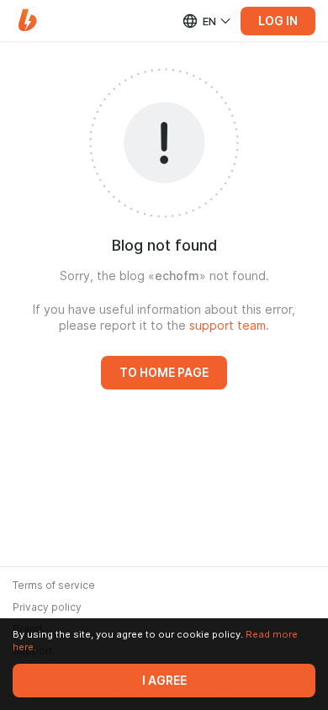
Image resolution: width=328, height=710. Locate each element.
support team (227, 325)
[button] (27, 20)
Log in (278, 21)
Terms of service (54, 585)
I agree (164, 680)
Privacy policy (47, 607)
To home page (164, 372)
